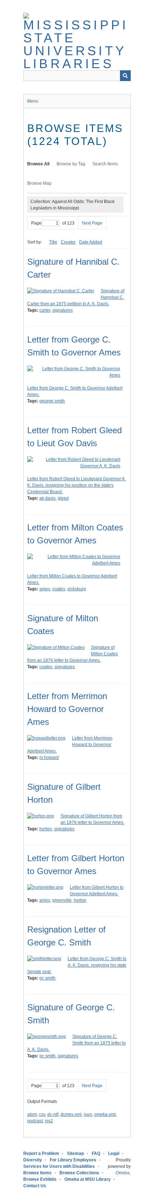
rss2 (49, 1120)
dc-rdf (52, 1114)
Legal (113, 1153)
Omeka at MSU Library (87, 1179)
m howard (49, 757)
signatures (62, 310)
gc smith (47, 978)
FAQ (96, 1153)
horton (45, 828)
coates (58, 588)
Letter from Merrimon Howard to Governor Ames (67, 709)
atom (32, 1114)
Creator (68, 242)
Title (53, 242)
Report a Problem (41, 1153)
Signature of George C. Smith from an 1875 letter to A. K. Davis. (76, 1043)
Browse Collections (79, 1172)
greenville (62, 900)
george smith (52, 401)
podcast (35, 1120)
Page (36, 223)
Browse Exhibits (40, 1179)
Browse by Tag (71, 163)
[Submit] (125, 75)
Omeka (123, 1172)
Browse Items (37, 1172)
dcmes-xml (71, 1114)
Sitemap (75, 1153)
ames (44, 588)
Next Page (92, 223)
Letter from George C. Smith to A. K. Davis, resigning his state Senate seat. (76, 965)
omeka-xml (105, 1114)
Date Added (90, 242)
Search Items (105, 163)
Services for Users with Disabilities (59, 1166)
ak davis (47, 498)
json (88, 1114)
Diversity (32, 1159)
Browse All (38, 163)
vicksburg (76, 588)
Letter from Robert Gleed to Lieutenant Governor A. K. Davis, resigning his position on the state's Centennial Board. (76, 485)
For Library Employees (73, 1159)
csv (42, 1114)
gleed (63, 498)
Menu (32, 101)
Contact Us (34, 1185)
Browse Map (39, 183)
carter (44, 310)
